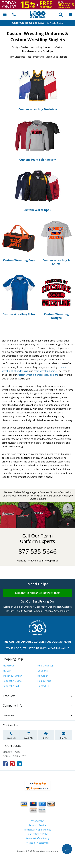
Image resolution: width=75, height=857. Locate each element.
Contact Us (44, 686)
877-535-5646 (55, 23)
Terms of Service (37, 825)
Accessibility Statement (37, 842)
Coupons (43, 670)
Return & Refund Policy (37, 838)
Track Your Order (12, 675)
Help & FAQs (44, 680)
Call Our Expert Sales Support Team (37, 593)
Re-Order (43, 675)
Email (63, 737)
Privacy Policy (37, 820)
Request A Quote (12, 680)
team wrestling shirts (45, 371)
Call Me (28, 737)
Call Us (11, 737)
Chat (46, 737)
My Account (9, 665)
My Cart (7, 670)
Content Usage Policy (37, 834)
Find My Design (46, 665)
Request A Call (11, 686)
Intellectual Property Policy (37, 829)
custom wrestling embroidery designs (37, 374)
